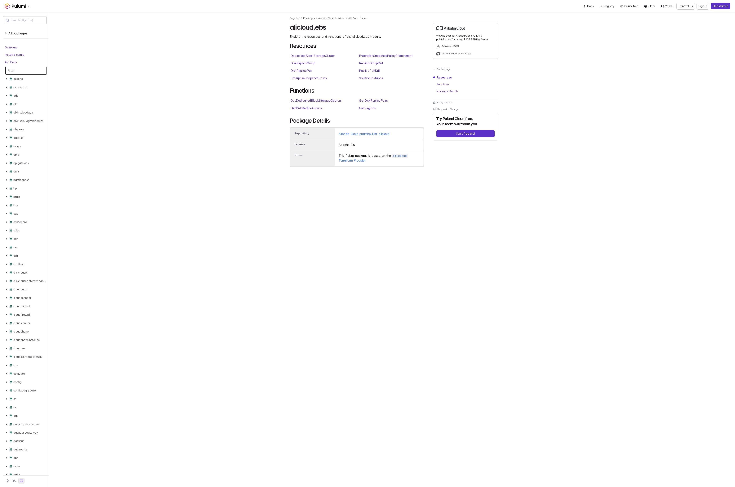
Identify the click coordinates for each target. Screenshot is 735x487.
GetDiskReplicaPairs (373, 100)
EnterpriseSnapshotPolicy (309, 78)
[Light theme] (8, 481)
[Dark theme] (14, 481)
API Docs (11, 62)
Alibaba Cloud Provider (331, 18)
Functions (443, 84)
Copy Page (443, 102)
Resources (444, 77)
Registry (609, 6)
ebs (364, 18)
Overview (11, 47)
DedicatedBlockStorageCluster (313, 56)
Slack (651, 6)
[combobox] (25, 20)
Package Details (447, 91)
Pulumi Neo (631, 6)
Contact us (686, 6)
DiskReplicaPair (301, 71)
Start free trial (465, 133)
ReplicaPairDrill (369, 71)
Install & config (14, 54)
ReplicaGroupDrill (371, 63)
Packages (309, 18)
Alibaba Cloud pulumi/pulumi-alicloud (364, 134)
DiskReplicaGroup (303, 63)
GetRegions (367, 108)
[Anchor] (329, 26)
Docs (590, 6)
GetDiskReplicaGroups (306, 108)
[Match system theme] (21, 481)
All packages (17, 33)
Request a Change (448, 109)
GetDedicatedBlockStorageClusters (316, 100)
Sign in (703, 6)
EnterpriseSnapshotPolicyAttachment (386, 56)
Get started (720, 6)
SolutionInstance (371, 78)
